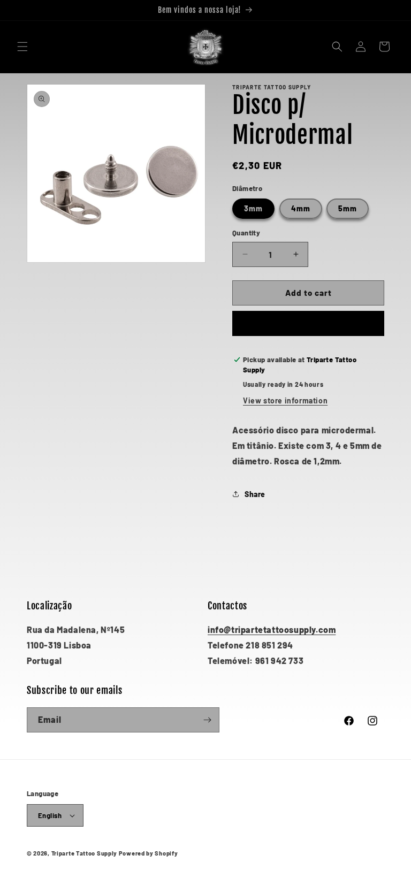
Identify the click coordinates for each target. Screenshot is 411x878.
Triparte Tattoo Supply (84, 853)
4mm (300, 208)
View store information (285, 400)
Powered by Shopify (148, 853)
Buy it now (308, 324)
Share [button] (255, 494)
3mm (253, 208)
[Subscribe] (207, 719)
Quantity (246, 232)
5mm (347, 208)
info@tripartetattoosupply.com (272, 629)
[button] (22, 46)
